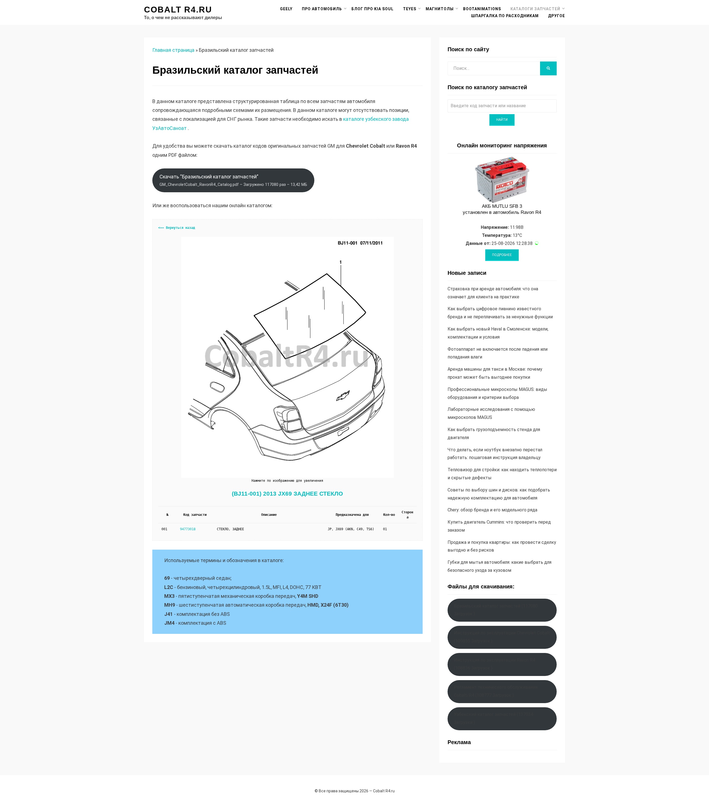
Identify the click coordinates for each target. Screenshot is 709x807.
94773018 (188, 529)
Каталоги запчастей (535, 9)
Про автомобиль (322, 9)
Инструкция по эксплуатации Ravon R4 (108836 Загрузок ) (494, 664)
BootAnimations (482, 9)
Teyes (409, 9)
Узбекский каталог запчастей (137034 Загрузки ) (493, 718)
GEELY (286, 9)
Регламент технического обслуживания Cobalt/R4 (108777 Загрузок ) (496, 691)
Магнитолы (440, 9)
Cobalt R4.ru (178, 9)
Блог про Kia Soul (372, 9)
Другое (556, 16)
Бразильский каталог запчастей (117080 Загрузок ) (496, 610)
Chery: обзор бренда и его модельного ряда (492, 510)
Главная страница (173, 50)
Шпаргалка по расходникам (505, 16)
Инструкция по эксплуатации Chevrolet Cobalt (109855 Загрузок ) (502, 637)
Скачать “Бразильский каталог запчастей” (233, 180)
